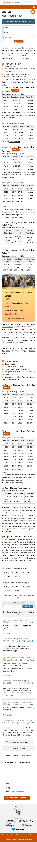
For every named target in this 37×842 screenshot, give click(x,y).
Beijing (6, 572)
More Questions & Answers (19, 742)
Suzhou (17, 590)
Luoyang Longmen (28, 329)
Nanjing (12, 82)
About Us (5, 835)
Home (4, 12)
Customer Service (28, 835)
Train (9, 12)
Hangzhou (7, 590)
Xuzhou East (24, 340)
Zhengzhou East (21, 332)
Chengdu (7, 576)
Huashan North (7, 327)
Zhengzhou (6, 351)
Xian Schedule (14, 142)
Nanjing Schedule (15, 201)
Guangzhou (26, 572)
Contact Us (15, 835)
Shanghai (15, 572)
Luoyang (32, 348)
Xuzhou (32, 351)
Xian (17, 79)
